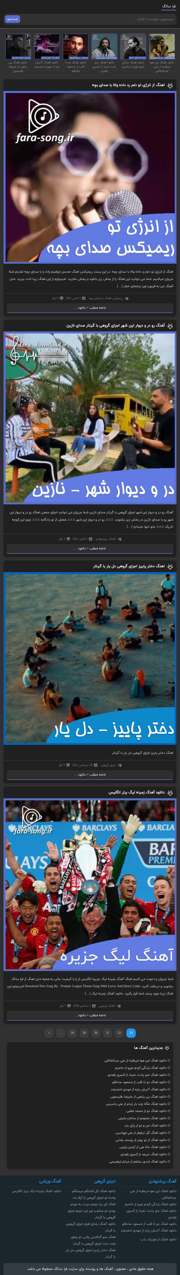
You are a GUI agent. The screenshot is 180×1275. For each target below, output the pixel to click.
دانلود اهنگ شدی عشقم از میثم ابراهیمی (138, 1161)
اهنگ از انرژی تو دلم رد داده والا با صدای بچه (128, 85)
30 (96, 1033)
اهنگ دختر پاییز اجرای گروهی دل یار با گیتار (129, 566)
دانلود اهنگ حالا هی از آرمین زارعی (143, 1147)
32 (119, 1033)
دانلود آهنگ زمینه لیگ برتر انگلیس (137, 792)
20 (84, 1033)
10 (72, 1033)
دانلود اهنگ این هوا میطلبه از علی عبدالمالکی (136, 1060)
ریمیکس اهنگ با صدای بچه (106, 298)
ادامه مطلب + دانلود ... (90, 308)
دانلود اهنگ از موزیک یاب (158, 1239)
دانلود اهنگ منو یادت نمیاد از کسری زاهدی (137, 1075)
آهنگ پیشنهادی (106, 539)
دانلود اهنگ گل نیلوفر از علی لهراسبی (141, 1133)
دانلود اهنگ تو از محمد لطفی (146, 1111)
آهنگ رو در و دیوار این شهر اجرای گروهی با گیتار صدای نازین (115, 325)
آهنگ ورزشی (107, 1006)
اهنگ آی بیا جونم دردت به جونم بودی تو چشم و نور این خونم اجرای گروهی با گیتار (92, 1211)
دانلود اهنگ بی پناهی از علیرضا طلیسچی (138, 1097)
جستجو (12, 19)
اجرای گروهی (108, 765)
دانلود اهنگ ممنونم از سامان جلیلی (142, 1118)
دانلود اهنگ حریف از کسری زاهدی (143, 1154)
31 (107, 1033)
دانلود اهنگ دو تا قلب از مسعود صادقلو (139, 1082)
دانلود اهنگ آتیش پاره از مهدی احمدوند (139, 1089)
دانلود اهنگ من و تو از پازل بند (145, 1125)
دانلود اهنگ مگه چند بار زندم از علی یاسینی (136, 1104)
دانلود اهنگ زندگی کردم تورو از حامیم (141, 1068)
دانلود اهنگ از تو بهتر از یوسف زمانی (141, 1140)
